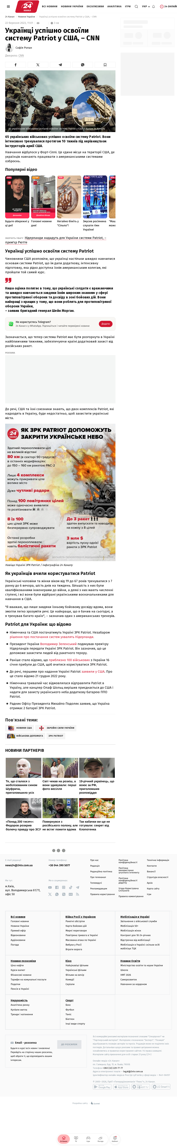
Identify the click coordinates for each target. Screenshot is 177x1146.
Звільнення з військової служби (138, 921)
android (102, 1087)
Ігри (128, 6)
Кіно (69, 961)
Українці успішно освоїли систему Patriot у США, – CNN (67, 17)
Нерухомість (19, 1000)
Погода (15, 944)
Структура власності (157, 877)
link (50, 887)
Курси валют (18, 970)
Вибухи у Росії (73, 944)
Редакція (95, 866)
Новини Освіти (130, 961)
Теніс (68, 1014)
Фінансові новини (21, 974)
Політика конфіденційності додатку (128, 880)
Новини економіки (23, 961)
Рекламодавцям (98, 889)
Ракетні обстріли (75, 921)
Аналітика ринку (20, 1004)
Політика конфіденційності (128, 861)
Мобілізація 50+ (129, 925)
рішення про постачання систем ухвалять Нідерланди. (52, 637)
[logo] (27, 6)
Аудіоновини (18, 940)
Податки (15, 984)
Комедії (70, 979)
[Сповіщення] (153, 6)
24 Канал (10, 17)
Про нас (94, 860)
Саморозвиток (128, 979)
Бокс (68, 1004)
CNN (21, 55)
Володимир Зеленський (58, 644)
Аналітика (115, 6)
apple (121, 1087)
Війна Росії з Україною (81, 916)
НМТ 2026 (125, 974)
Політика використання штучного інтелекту (129, 870)
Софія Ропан (24, 48)
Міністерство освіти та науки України (141, 965)
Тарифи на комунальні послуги (28, 979)
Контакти (152, 866)
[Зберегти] (105, 65)
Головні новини (20, 921)
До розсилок (69, 1044)
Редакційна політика (101, 872)
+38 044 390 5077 (59, 865)
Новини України (72, 6)
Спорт (69, 1000)
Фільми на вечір (75, 974)
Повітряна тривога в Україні (82, 935)
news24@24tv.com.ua (19, 865)
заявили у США (92, 672)
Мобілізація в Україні (135, 916)
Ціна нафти (17, 965)
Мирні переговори (76, 930)
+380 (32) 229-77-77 (113, 1068)
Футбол (70, 1009)
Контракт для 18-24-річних (135, 935)
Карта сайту (153, 889)
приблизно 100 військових (69, 660)
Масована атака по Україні (81, 940)
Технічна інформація (158, 860)
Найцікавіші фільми (77, 965)
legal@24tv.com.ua (133, 1071)
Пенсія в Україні (20, 988)
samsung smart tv (161, 1087)
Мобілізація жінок (130, 930)
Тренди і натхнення (22, 1014)
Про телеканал (98, 877)
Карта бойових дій (76, 925)
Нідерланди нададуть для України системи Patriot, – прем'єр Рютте (55, 240)
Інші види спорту (75, 1023)
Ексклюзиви (95, 6)
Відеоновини (18, 935)
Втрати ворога (74, 949)
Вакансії (151, 872)
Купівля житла (19, 1009)
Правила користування (102, 894)
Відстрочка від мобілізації (135, 940)
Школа (124, 970)
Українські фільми (76, 970)
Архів (149, 883)
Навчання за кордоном (133, 984)
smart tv (140, 1087)
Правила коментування (131, 896)
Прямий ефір (18, 930)
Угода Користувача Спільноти (129, 889)
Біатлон (70, 1019)
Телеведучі (96, 883)
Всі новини (50, 6)
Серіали (70, 984)
